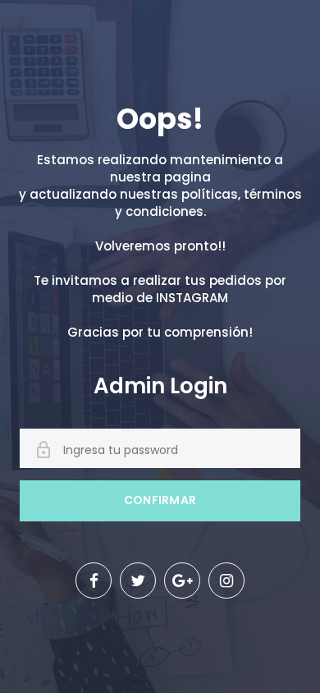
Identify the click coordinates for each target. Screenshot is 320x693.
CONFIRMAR (160, 500)
